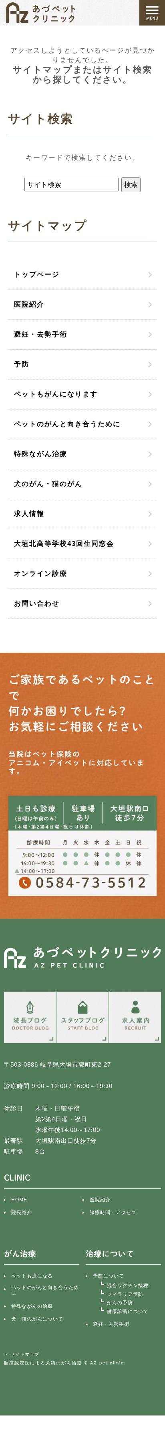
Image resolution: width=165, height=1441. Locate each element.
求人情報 (29, 514)
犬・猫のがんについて (37, 1319)
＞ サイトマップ (22, 1354)
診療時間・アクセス (113, 1212)
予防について (108, 1276)
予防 (21, 364)
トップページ (37, 274)
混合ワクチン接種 (128, 1285)
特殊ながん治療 (40, 454)
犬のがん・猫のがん (48, 484)
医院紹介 (29, 304)
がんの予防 (120, 1302)
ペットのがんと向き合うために (67, 424)
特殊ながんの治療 (32, 1306)
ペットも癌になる (32, 1276)
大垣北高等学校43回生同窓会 (64, 543)
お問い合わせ (37, 603)
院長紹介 (21, 1212)
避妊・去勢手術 (40, 334)
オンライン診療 (40, 573)
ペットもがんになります (56, 394)
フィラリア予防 (125, 1294)
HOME (19, 1200)
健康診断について (128, 1311)
